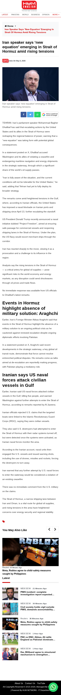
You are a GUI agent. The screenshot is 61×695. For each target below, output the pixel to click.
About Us (19, 683)
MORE (55, 15)
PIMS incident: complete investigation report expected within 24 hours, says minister (36, 593)
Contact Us (30, 683)
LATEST (5, 15)
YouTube (41, 683)
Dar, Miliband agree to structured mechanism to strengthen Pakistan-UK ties (38, 653)
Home (10, 26)
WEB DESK (25, 588)
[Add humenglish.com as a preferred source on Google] (50, 114)
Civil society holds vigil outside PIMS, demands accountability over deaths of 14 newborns (37, 608)
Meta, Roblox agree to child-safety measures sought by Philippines (26, 572)
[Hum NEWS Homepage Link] (30, 6)
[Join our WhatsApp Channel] (53, 687)
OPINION (45, 15)
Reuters (5, 567)
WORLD (25, 15)
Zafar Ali (12, 61)
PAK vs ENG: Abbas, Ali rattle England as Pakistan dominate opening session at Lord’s (36, 638)
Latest (6, 578)
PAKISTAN (15, 15)
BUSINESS (35, 15)
